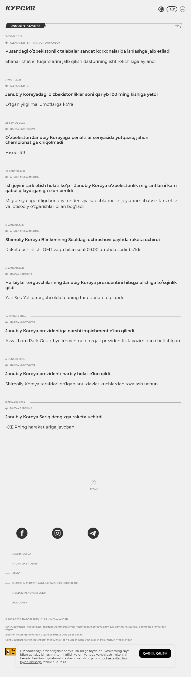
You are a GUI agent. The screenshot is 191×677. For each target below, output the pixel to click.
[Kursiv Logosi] (20, 8)
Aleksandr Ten (20, 43)
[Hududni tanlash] (161, 9)
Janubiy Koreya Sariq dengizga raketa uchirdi (53, 416)
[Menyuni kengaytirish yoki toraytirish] (183, 9)
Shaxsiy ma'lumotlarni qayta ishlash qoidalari (45, 583)
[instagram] (57, 533)
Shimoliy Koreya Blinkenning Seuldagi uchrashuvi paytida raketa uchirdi (82, 239)
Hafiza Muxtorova (22, 129)
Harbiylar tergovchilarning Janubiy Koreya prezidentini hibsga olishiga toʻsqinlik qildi (91, 285)
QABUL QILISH (155, 653)
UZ (172, 9)
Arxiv (16, 573)
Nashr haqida (21, 554)
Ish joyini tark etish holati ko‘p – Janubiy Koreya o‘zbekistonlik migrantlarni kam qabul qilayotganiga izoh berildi (91, 188)
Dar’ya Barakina (21, 274)
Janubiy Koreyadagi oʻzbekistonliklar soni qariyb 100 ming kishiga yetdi (81, 94)
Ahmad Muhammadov (24, 177)
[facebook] (21, 533)
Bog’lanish (19, 602)
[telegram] (93, 533)
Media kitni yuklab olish (29, 593)
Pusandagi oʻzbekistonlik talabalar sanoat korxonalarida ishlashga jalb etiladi (88, 51)
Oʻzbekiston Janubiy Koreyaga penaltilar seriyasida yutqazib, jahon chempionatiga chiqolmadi (76, 140)
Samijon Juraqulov (46, 43)
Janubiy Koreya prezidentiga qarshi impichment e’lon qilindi (69, 330)
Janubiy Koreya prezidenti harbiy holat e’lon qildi (57, 373)
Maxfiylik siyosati (24, 563)
